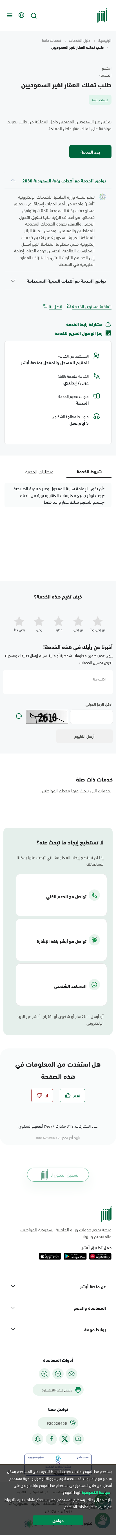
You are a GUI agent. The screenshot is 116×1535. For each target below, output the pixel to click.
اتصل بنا (55, 306)
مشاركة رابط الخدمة (84, 324)
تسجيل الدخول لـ (64, 1174)
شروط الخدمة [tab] (89, 471)
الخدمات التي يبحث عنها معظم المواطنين (77, 790)
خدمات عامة (51, 40)
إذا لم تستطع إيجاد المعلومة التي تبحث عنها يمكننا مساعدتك (60, 860)
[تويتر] (64, 1439)
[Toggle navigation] (9, 15)
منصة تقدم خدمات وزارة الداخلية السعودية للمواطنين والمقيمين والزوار (65, 1233)
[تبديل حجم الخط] (58, 1373)
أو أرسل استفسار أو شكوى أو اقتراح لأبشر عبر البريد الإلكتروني (60, 1019)
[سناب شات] (37, 1438)
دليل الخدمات (79, 40)
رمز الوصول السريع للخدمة (78, 333)
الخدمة (105, 74)
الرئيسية (104, 40)
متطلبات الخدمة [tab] (39, 471)
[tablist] (58, 471)
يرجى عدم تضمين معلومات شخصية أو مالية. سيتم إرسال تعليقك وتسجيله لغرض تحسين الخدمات (59, 659)
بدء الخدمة (90, 151)
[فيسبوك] (51, 1438)
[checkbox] (72, 1095)
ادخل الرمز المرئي (99, 704)
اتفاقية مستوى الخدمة (91, 306)
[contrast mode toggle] (71, 1373)
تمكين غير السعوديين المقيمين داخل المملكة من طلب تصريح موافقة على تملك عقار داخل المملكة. (59, 125)
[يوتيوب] (78, 1438)
